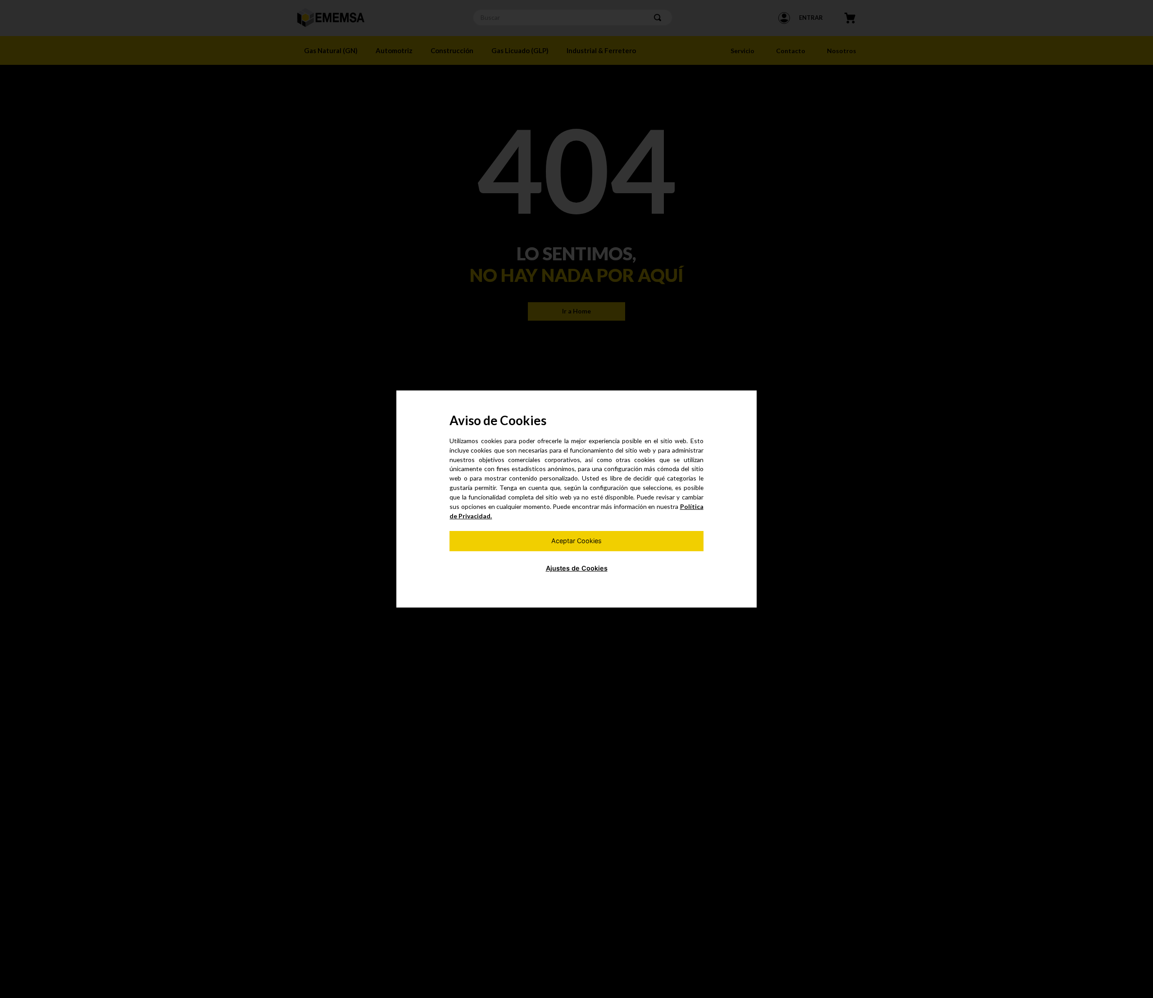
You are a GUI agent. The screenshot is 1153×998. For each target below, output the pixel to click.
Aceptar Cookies (576, 540)
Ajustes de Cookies (577, 568)
